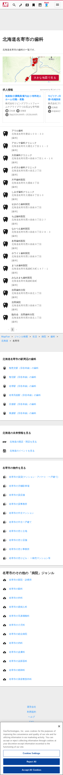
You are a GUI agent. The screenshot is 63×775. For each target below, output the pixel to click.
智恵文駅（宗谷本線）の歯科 (23, 368)
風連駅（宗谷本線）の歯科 (22, 413)
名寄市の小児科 (17, 624)
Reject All (31, 761)
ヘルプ (31, 716)
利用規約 (31, 711)
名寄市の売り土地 (18, 531)
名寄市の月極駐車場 (19, 485)
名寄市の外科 (16, 597)
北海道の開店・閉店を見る (23, 441)
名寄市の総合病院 (18, 633)
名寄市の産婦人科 (18, 606)
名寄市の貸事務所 (18, 503)
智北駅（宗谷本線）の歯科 (22, 377)
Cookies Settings (31, 753)
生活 (34, 336)
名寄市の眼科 (16, 588)
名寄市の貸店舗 (17, 494)
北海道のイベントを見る (22, 450)
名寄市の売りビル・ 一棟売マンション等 (29, 558)
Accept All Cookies (31, 770)
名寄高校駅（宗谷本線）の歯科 (25, 395)
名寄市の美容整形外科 (20, 679)
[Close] (59, 726)
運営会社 (31, 706)
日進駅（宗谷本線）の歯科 (22, 404)
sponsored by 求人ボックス (50, 89)
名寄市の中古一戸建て (20, 522)
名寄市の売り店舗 (18, 540)
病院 (44, 336)
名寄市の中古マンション (21, 513)
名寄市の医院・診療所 (20, 579)
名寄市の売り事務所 (19, 549)
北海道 (4, 340)
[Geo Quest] (46, 4)
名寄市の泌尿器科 (18, 661)
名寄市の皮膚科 (17, 652)
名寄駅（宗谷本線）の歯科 (22, 386)
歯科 (53, 336)
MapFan (5, 336)
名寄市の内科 (16, 642)
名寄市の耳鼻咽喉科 (19, 615)
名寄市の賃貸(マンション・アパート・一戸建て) (33, 476)
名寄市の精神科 (17, 670)
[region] (31, 69)
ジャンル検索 (21, 336)
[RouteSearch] (20, 4)
